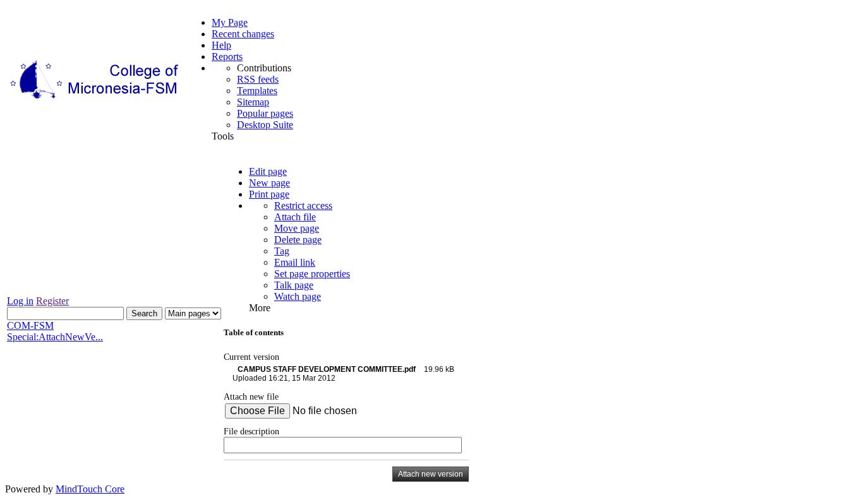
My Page (230, 22)
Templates (257, 90)
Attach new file (251, 396)
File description (251, 431)
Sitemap (253, 102)
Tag (281, 251)
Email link (294, 262)
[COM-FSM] (95, 98)
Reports (227, 56)
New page (269, 182)
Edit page (268, 171)
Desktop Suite (265, 124)
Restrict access (303, 205)
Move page (296, 228)
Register (52, 300)
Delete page (298, 239)
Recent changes (243, 33)
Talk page (293, 285)
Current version (251, 357)
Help (221, 45)
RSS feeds (258, 79)
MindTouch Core (90, 489)
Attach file (295, 216)
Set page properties (312, 273)
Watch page (297, 296)
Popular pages (265, 113)
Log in (20, 300)
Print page (269, 194)
